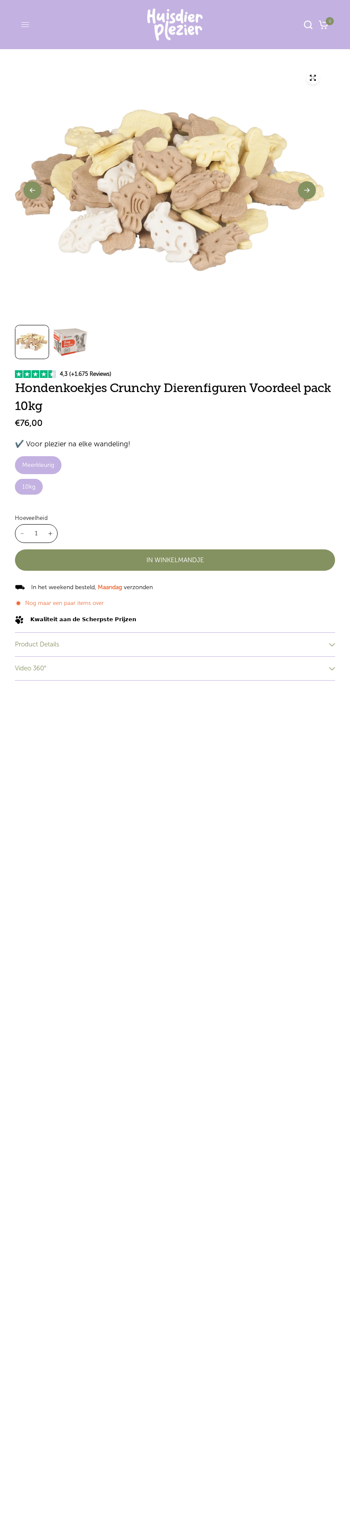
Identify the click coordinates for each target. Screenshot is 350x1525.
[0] (322, 24)
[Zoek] (308, 24)
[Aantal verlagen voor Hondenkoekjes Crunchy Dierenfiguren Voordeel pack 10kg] (22, 534)
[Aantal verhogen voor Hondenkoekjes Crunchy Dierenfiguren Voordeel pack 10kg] (50, 534)
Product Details (37, 644)
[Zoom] (312, 77)
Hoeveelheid (31, 518)
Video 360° (31, 668)
